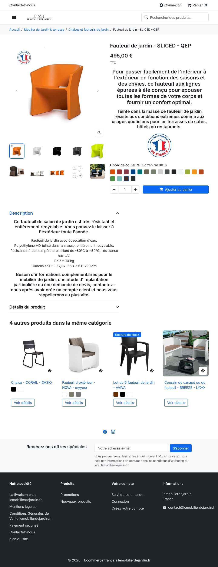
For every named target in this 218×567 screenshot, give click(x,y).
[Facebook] (105, 431)
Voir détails (23, 402)
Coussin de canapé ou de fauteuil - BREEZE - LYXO (184, 385)
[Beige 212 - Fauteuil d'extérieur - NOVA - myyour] (71, 394)
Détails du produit (27, 307)
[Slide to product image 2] (37, 151)
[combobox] (175, 17)
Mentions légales (22, 506)
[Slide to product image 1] (16, 151)
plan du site (18, 539)
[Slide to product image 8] (57, 171)
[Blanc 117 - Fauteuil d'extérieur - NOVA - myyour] (64, 394)
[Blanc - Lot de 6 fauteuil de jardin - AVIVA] (129, 394)
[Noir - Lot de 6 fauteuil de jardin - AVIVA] (122, 394)
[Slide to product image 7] (37, 171)
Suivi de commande (127, 494)
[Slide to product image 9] (77, 171)
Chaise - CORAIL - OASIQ (31, 382)
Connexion (120, 501)
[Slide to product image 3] (57, 151)
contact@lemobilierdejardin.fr (192, 507)
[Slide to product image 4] (77, 151)
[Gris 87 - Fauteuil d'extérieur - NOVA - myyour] (78, 394)
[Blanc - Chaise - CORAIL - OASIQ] (20, 389)
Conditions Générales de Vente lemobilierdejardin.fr (30, 516)
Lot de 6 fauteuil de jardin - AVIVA (134, 385)
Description (21, 213)
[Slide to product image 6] (16, 171)
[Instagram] (113, 431)
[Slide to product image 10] (97, 171)
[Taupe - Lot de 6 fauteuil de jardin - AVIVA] (115, 394)
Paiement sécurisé (23, 525)
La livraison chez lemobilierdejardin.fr (25, 497)
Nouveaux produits (75, 501)
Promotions (69, 494)
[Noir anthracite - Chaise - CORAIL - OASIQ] (13, 389)
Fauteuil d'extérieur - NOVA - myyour (78, 385)
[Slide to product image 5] (97, 151)
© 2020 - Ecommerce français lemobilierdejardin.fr (109, 560)
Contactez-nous (22, 5)
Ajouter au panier (175, 189)
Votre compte (123, 483)
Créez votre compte (128, 508)
